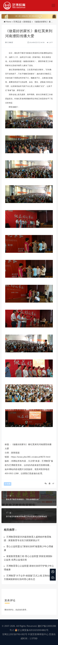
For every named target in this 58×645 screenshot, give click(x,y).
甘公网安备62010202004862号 (33, 630)
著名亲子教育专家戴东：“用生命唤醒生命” (22, 499)
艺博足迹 (17, 22)
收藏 (8, 484)
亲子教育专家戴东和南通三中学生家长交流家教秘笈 (26, 516)
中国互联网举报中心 (38, 634)
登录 (24, 610)
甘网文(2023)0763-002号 (14, 634)
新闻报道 (27, 22)
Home (8, 22)
